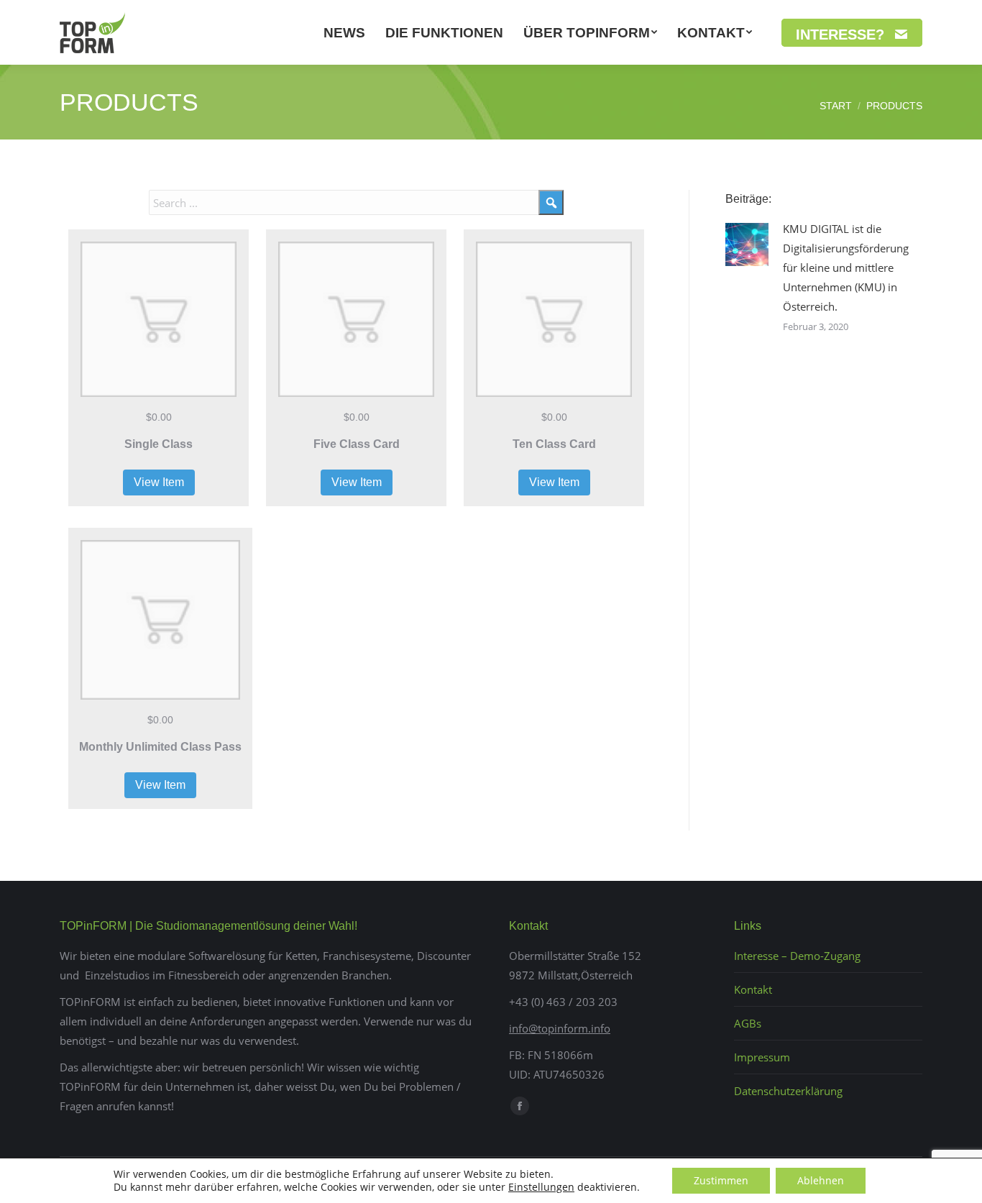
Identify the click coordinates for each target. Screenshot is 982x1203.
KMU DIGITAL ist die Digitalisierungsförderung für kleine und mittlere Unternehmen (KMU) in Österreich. (846, 267)
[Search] (551, 202)
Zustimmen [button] (721, 1180)
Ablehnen (820, 1180)
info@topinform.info (559, 1028)
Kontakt (753, 989)
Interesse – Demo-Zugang (797, 955)
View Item (159, 482)
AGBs (747, 1023)
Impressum (762, 1057)
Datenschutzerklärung (788, 1091)
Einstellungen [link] (541, 1187)
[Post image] (746, 244)
